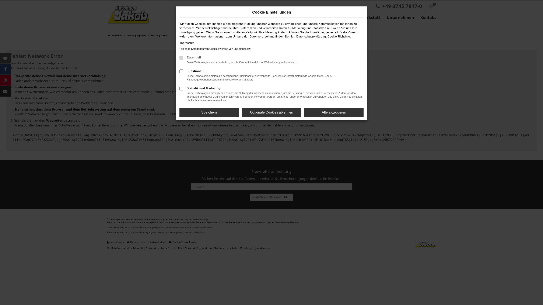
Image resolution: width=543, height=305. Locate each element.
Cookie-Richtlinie (338, 36)
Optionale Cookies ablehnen (271, 112)
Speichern (209, 112)
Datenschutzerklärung (311, 36)
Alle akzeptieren (334, 112)
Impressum (187, 42)
